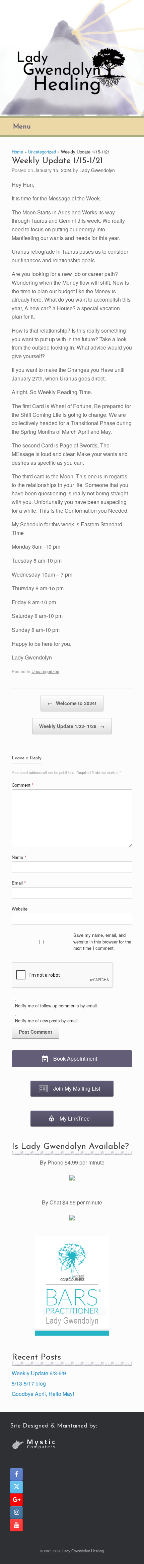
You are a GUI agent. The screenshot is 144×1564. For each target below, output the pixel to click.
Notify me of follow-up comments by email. (56, 1005)
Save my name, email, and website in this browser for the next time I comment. (102, 941)
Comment (22, 785)
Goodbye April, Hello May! (43, 1394)
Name (19, 857)
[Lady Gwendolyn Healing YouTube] (16, 1525)
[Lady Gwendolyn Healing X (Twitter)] (16, 1487)
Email (19, 883)
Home (17, 151)
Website (19, 909)
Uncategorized (42, 151)
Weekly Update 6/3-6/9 (39, 1373)
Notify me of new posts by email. (47, 1020)
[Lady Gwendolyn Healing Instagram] (16, 1512)
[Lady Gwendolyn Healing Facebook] (16, 1474)
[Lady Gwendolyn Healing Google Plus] (16, 1499)
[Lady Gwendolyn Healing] (72, 57)
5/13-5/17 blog (29, 1383)
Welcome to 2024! (72, 703)
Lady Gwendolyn (97, 170)
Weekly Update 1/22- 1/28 (72, 726)
